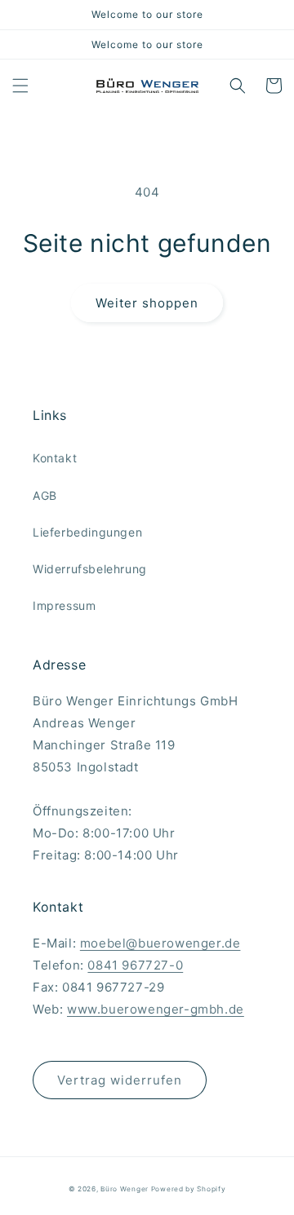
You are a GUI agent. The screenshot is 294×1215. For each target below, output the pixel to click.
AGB (45, 495)
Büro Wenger (125, 1189)
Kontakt (55, 458)
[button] (20, 86)
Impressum (64, 605)
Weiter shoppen (147, 303)
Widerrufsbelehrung (90, 569)
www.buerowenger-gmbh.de (155, 1009)
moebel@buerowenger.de (160, 943)
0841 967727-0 (135, 965)
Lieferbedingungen (87, 532)
